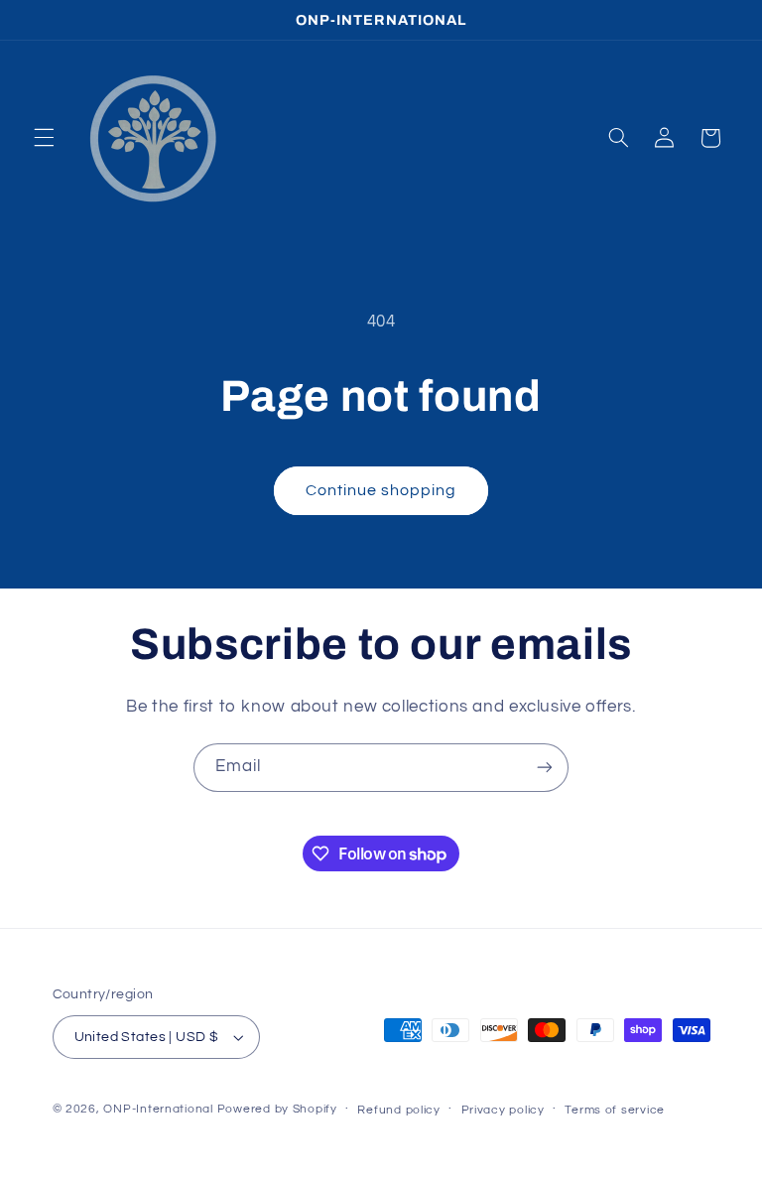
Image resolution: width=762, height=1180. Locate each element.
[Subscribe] (545, 767)
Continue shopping (381, 490)
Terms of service (615, 1110)
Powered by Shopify (277, 1109)
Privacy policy (503, 1110)
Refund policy (399, 1110)
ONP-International (158, 1109)
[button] (43, 138)
